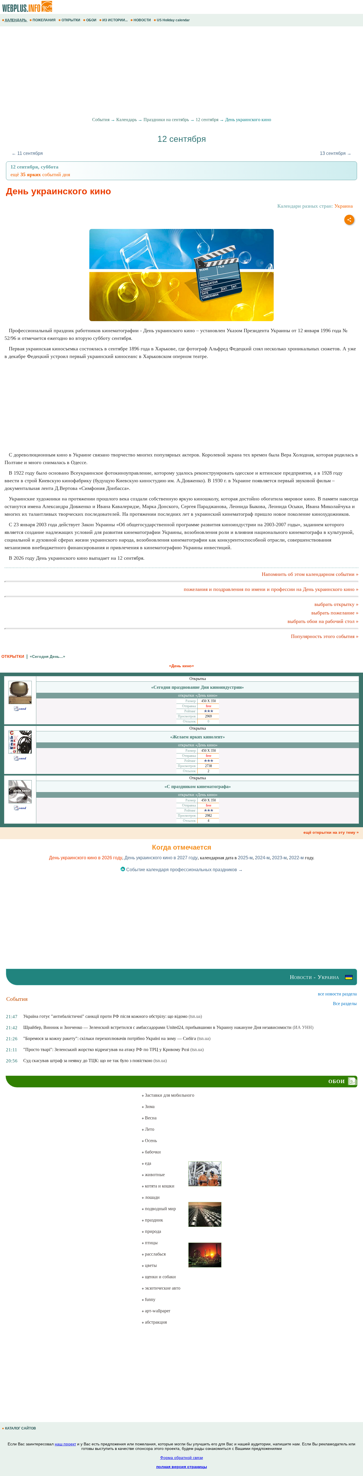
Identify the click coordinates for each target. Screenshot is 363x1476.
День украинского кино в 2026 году (85, 857)
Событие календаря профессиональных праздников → (184, 869)
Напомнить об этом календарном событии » (310, 574)
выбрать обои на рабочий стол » (323, 621)
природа (152, 1231)
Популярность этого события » (324, 636)
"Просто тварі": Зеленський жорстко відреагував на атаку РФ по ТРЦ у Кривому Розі (106, 1049)
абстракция (155, 1322)
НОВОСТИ (142, 20)
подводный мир (160, 1208)
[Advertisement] (170, 71)
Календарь (126, 119)
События (100, 119)
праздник (153, 1220)
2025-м (245, 857)
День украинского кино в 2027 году (161, 857)
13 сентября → (335, 153)
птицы (151, 1242)
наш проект (65, 1444)
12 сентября (207, 119)
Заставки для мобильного (169, 1095)
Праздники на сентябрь (166, 119)
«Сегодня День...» (47, 656)
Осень (150, 1140)
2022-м (296, 857)
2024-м (262, 857)
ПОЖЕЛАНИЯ (44, 20)
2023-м (279, 857)
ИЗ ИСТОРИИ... (115, 20)
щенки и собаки (160, 1276)
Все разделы (345, 1003)
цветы (150, 1265)
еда (147, 1163)
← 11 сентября (27, 153)
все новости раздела (337, 993)
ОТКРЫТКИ (71, 20)
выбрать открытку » (336, 604)
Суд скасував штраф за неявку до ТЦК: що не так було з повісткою (87, 1060)
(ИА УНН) (303, 1027)
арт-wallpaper (157, 1310)
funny (149, 1299)
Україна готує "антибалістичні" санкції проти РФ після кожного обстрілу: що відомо (105, 1016)
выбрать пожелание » (334, 613)
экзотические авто (162, 1288)
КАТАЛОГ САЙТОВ (20, 1428)
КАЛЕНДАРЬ (16, 20)
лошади (152, 1197)
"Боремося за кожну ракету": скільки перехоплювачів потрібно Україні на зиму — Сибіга (109, 1038)
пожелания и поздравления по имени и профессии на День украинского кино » (271, 589)
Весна (150, 1117)
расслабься (155, 1254)
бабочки (152, 1151)
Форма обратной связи (181, 1457)
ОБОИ (91, 20)
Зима (149, 1106)
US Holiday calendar (173, 20)
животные (154, 1174)
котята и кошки (159, 1186)
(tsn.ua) (195, 1016)
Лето (149, 1129)
